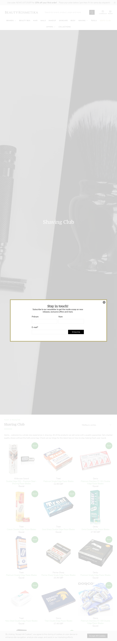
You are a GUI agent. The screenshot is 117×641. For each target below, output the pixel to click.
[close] (104, 302)
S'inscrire (76, 332)
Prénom (35, 316)
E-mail (35, 327)
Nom (60, 316)
